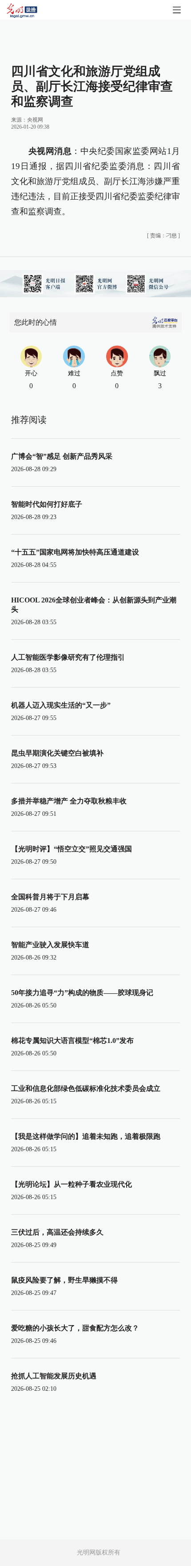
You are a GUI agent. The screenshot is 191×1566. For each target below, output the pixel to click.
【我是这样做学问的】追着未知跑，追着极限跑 (85, 1136)
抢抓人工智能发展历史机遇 (53, 1376)
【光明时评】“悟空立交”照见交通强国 (71, 849)
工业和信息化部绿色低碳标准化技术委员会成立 (85, 1088)
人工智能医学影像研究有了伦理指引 (68, 657)
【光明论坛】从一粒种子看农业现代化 (71, 1184)
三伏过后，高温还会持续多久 (57, 1232)
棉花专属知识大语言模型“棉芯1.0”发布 (72, 1040)
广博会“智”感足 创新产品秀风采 (61, 456)
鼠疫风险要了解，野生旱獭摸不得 (64, 1280)
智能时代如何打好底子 (46, 504)
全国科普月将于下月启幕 (50, 897)
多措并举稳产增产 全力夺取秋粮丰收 (69, 801)
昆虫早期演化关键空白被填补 (57, 753)
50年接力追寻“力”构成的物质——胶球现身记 (82, 992)
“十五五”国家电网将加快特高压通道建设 (75, 552)
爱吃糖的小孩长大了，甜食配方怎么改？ (75, 1328)
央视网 (35, 120)
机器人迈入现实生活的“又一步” (61, 705)
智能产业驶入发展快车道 (50, 944)
